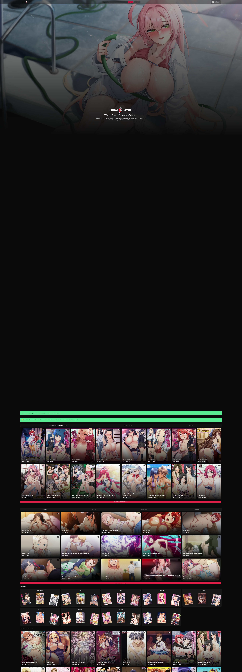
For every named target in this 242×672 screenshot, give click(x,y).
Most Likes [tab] (94, 509)
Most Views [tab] (45, 509)
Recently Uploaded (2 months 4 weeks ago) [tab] (57, 425)
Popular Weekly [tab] (144, 509)
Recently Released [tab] (128, 425)
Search (130, 2)
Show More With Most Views (121, 583)
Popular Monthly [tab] (195, 509)
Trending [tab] (191, 425)
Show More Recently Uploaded (121, 501)
